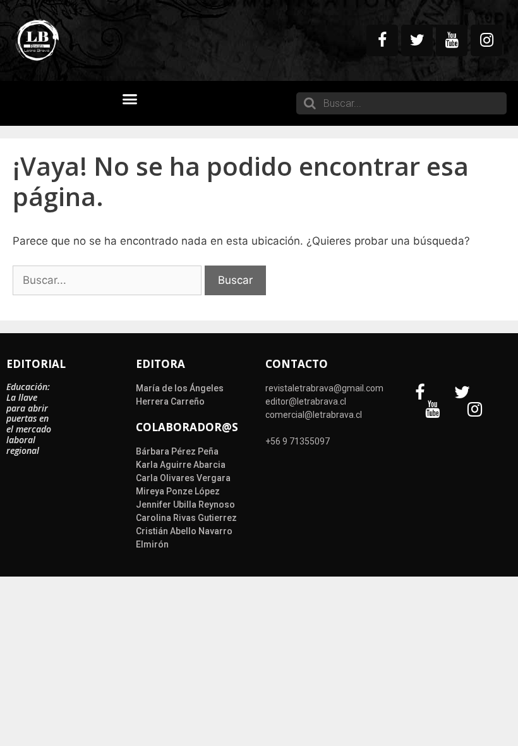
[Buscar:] (109, 280)
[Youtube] (451, 40)
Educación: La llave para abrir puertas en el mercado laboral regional (28, 418)
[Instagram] (486, 40)
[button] (130, 99)
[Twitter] (417, 40)
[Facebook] (382, 40)
